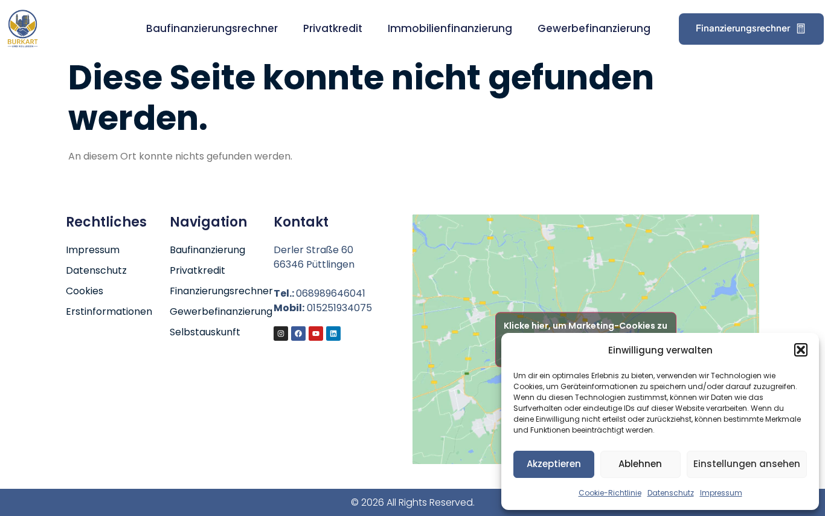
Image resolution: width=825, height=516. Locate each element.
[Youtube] (316, 333)
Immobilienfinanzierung (450, 28)
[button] (801, 350)
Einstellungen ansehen (746, 463)
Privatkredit (332, 28)
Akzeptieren (554, 463)
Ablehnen (640, 463)
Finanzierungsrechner (743, 27)
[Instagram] (281, 333)
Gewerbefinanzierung (594, 28)
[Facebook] (298, 333)
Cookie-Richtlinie (610, 493)
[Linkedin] (333, 333)
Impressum (721, 493)
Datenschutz (670, 493)
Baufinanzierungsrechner (212, 28)
